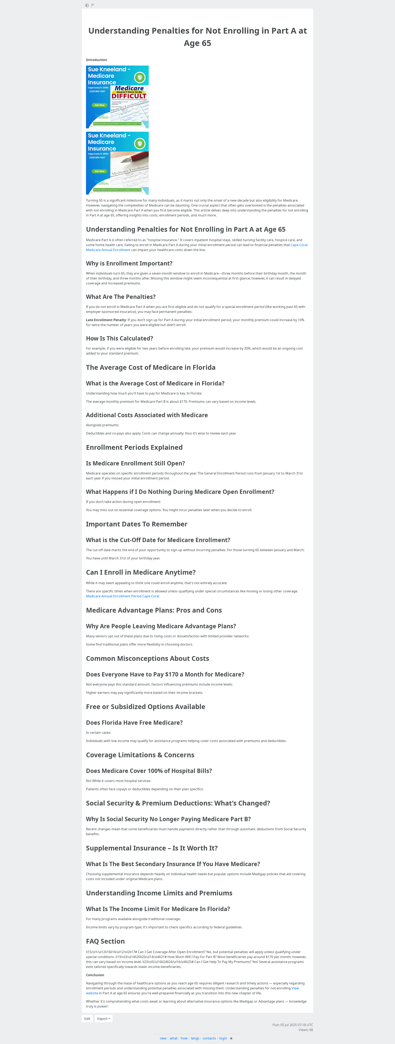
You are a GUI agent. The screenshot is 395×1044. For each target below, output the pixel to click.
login (223, 1038)
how (184, 1038)
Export (102, 1018)
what (174, 1038)
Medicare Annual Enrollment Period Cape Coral (122, 596)
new (163, 1038)
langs (195, 1038)
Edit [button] (87, 1018)
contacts (209, 1038)
